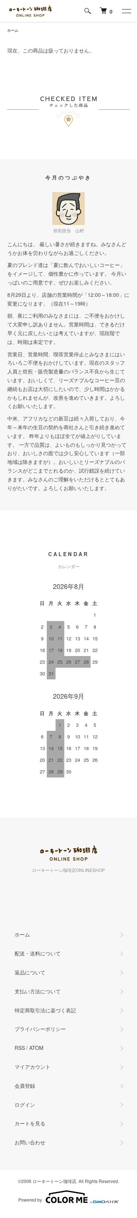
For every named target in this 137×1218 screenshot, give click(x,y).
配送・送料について (38, 953)
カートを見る (30, 1123)
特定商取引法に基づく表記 (45, 1010)
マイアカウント (32, 1066)
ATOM (36, 1047)
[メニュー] (126, 11)
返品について (30, 972)
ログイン (25, 1104)
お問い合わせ (30, 1142)
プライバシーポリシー (40, 1028)
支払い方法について (38, 991)
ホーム (12, 30)
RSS (20, 1047)
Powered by (30, 1199)
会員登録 (25, 1085)
